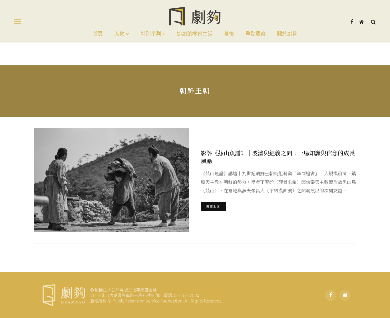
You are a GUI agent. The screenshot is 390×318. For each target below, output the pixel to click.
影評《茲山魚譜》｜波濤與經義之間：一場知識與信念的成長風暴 (278, 157)
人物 (119, 34)
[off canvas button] (17, 21)
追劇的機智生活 (194, 34)
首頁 (98, 34)
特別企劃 (151, 34)
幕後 (229, 34)
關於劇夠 (287, 34)
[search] (373, 21)
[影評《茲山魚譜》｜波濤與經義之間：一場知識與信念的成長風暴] (111, 180)
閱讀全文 (213, 206)
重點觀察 (256, 34)
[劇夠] (132, 294)
